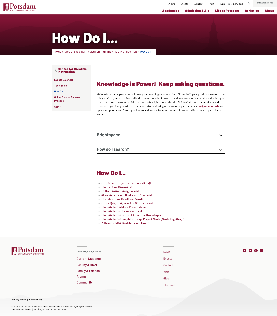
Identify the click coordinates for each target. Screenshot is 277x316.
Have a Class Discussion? (116, 187)
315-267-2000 (60, 309)
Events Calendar (63, 79)
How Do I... (60, 91)
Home (58, 51)
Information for (265, 2)
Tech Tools (60, 85)
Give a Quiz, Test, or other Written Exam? (127, 203)
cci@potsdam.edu (208, 106)
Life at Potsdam (227, 10)
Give (222, 3)
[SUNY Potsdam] (28, 253)
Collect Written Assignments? (120, 191)
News (171, 3)
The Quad (237, 3)
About (269, 10)
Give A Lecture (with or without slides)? (126, 183)
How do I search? (113, 149)
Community (84, 282)
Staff (57, 106)
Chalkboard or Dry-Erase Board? (122, 199)
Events (184, 3)
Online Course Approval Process (67, 98)
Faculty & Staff (75, 51)
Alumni (81, 276)
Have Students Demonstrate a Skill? (123, 211)
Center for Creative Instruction (113, 51)
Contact (198, 3)
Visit (211, 3)
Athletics (252, 10)
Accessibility (35, 299)
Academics (170, 10)
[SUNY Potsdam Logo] (19, 10)
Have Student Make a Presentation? (123, 207)
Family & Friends (88, 271)
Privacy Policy (19, 299)
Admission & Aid (197, 10)
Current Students (89, 258)
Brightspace (108, 134)
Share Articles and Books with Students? (126, 195)
